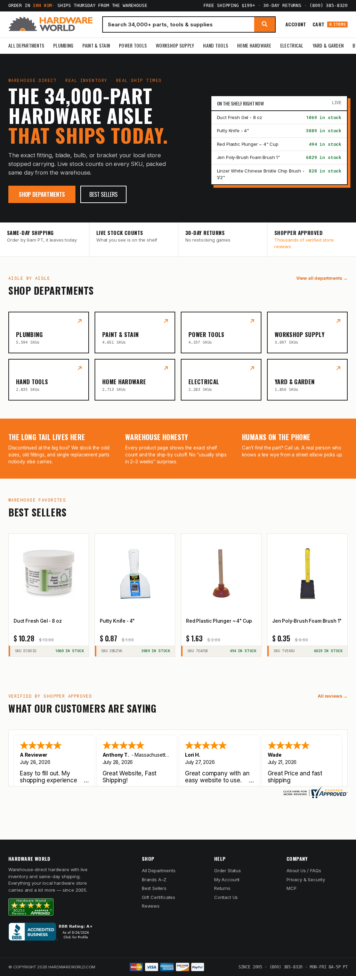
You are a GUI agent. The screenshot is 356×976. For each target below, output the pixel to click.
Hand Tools (215, 45)
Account (295, 24)
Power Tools (133, 45)
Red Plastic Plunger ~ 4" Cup (247, 144)
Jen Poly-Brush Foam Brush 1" (248, 157)
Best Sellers (103, 194)
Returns (222, 888)
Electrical (292, 45)
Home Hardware (254, 45)
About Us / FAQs (303, 870)
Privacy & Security (305, 879)
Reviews (151, 906)
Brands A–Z (154, 879)
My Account (227, 879)
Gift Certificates (158, 897)
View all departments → (322, 278)
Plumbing (63, 45)
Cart (329, 24)
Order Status (227, 870)
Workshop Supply (175, 45)
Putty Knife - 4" (233, 130)
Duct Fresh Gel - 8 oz (239, 117)
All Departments (26, 45)
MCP (291, 888)
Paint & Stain (96, 45)
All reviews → (333, 696)
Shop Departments (42, 194)
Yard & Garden (328, 45)
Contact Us (226, 897)
